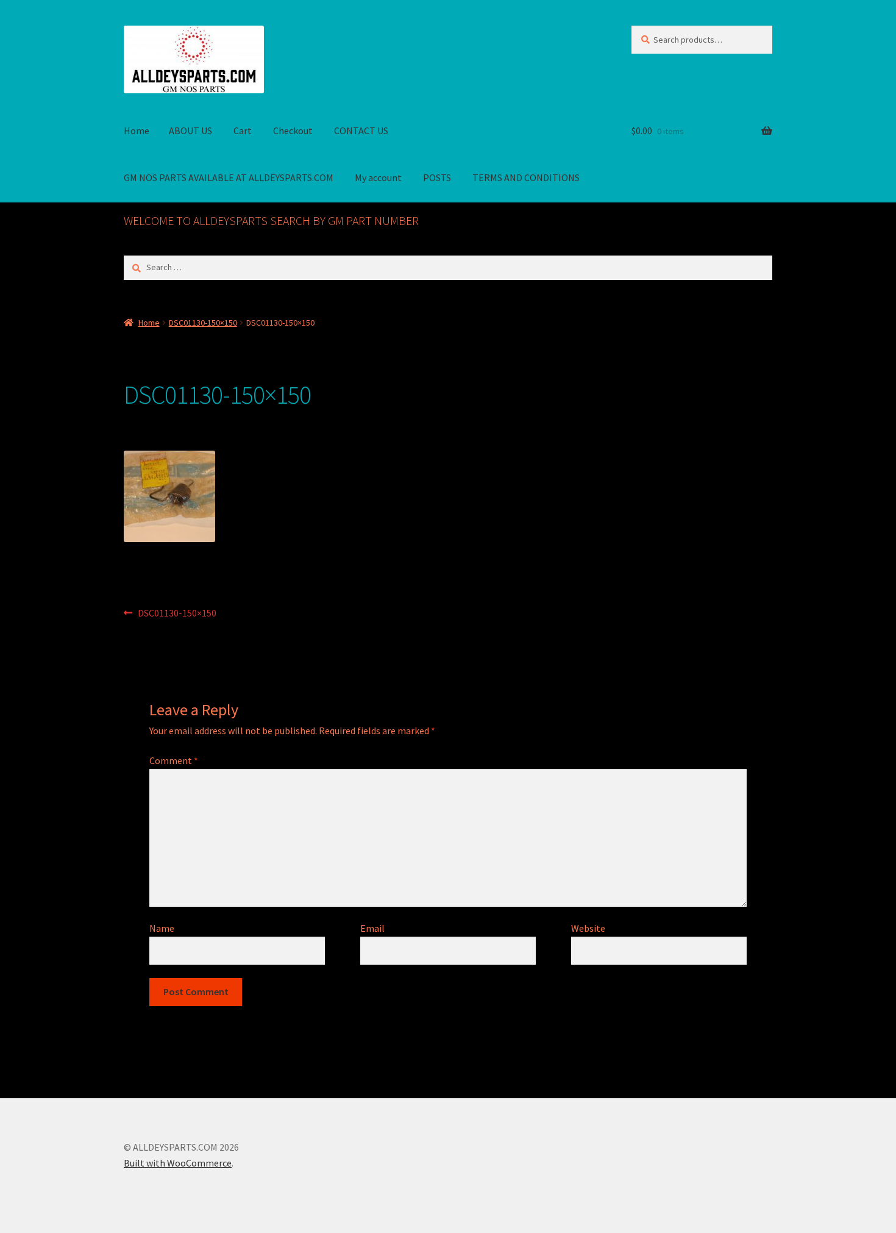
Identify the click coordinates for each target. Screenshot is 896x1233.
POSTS (437, 177)
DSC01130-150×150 (203, 322)
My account (378, 177)
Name (161, 928)
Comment (173, 760)
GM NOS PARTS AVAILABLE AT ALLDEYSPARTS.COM (228, 177)
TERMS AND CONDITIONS (526, 177)
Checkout (293, 130)
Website (588, 928)
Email (372, 928)
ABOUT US (190, 130)
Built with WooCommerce (178, 1163)
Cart (242, 130)
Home (136, 130)
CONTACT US (361, 130)
